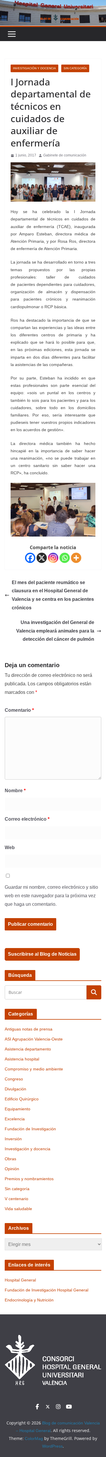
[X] (42, 558)
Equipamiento (17, 1109)
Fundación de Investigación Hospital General (46, 1290)
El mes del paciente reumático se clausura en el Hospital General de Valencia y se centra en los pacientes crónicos (53, 595)
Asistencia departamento (28, 1049)
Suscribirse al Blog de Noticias (42, 954)
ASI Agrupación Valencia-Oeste (34, 1039)
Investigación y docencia (34, 68)
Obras (10, 1158)
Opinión (12, 1168)
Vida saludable (18, 1208)
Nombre (15, 790)
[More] (76, 558)
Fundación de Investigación (30, 1129)
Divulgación (15, 1089)
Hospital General (20, 1280)
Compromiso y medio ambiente (34, 1069)
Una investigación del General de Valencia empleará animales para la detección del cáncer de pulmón (55, 631)
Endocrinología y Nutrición (29, 1300)
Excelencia (15, 1119)
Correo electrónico (27, 819)
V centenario (16, 1198)
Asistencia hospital (22, 1059)
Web (10, 847)
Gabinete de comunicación (64, 155)
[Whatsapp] (64, 558)
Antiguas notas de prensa (28, 1029)
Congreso (14, 1079)
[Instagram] (53, 558)
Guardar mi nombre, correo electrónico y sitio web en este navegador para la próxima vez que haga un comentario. (51, 896)
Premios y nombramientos (29, 1178)
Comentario (19, 710)
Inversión (13, 1138)
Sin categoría (75, 68)
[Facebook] (30, 558)
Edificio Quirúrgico (22, 1099)
